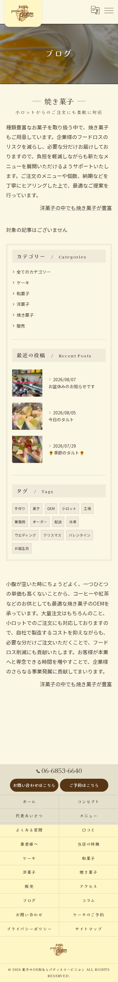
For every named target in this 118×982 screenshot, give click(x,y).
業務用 (20, 521)
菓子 (36, 508)
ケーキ (23, 283)
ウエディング (25, 535)
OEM (51, 508)
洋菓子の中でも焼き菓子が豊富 (76, 207)
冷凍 (72, 521)
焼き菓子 (25, 315)
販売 (21, 326)
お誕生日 (22, 548)
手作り (20, 508)
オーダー (40, 521)
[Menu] (109, 10)
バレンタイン (79, 535)
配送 (58, 521)
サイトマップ (88, 929)
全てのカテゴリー (34, 272)
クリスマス (52, 535)
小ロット (69, 508)
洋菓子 (23, 304)
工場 (87, 508)
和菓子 (23, 293)
